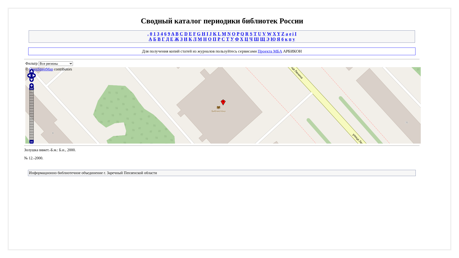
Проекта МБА (270, 51)
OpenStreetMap (41, 69)
